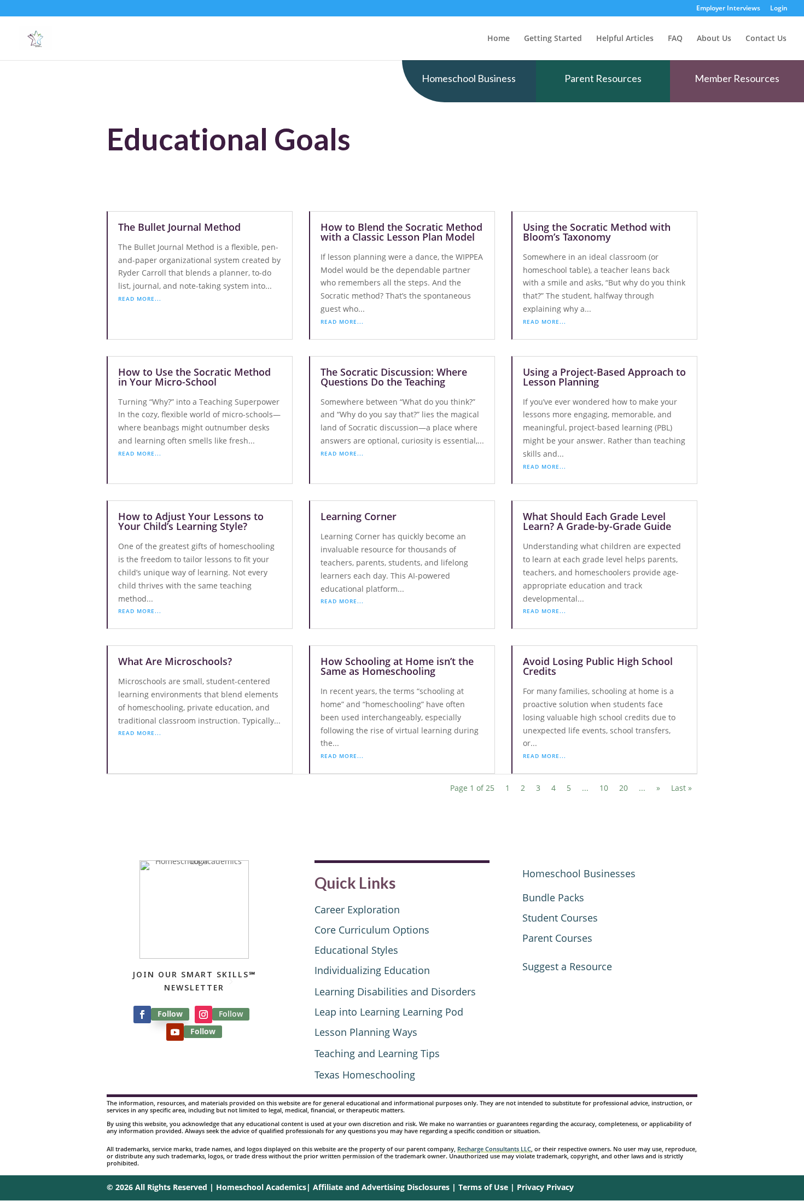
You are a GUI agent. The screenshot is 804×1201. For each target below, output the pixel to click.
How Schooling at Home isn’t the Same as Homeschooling (397, 666)
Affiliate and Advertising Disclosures (381, 1187)
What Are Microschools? (175, 661)
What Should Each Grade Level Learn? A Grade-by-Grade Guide (597, 521)
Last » (681, 788)
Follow (170, 1013)
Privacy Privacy (545, 1187)
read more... (139, 298)
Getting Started (553, 38)
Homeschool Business (469, 78)
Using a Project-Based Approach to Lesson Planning (604, 376)
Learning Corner (359, 516)
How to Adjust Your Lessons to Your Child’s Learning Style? (191, 521)
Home (498, 38)
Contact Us (765, 38)
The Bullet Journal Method (179, 227)
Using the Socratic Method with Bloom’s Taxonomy (597, 231)
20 (623, 788)
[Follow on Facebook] (142, 1014)
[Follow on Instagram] (203, 1014)
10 (603, 788)
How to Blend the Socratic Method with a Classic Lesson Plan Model (401, 231)
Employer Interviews (728, 9)
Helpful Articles (625, 38)
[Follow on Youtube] (175, 1032)
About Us (714, 38)
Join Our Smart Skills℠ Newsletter (194, 981)
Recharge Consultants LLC (494, 1149)
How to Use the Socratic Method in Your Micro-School (194, 376)
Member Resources (737, 78)
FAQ (675, 38)
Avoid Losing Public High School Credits (598, 666)
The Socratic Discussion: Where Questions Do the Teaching (394, 376)
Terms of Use (483, 1187)
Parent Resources (603, 78)
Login (779, 9)
